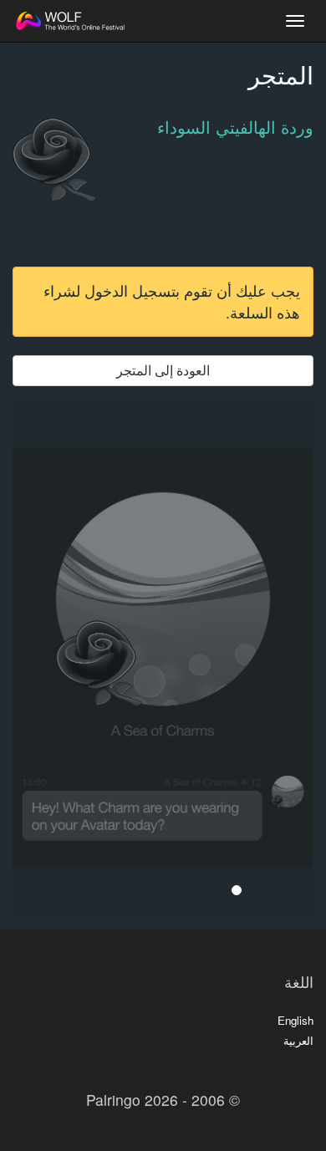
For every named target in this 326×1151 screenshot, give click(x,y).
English (295, 1020)
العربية (298, 1040)
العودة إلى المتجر (163, 369)
